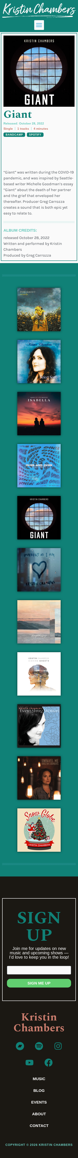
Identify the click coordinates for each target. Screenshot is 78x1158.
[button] (39, 25)
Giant (17, 114)
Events (39, 1102)
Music (39, 1079)
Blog (39, 1090)
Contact (39, 1126)
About (39, 1114)
